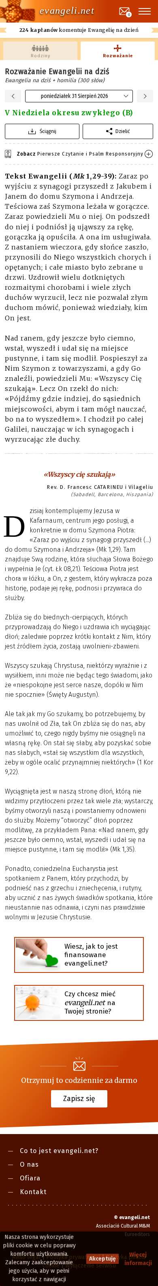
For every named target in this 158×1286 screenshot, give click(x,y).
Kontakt (33, 1192)
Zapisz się (79, 1098)
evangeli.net (67, 10)
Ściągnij (48, 131)
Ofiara (30, 1178)
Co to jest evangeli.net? (59, 1151)
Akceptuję (102, 1258)
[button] (145, 11)
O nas (29, 1164)
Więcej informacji (138, 1259)
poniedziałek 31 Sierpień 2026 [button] (74, 96)
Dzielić (122, 131)
